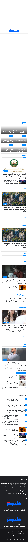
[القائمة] (26, 31)
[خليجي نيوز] (14, 30)
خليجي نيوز (8, 531)
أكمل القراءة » (21, 373)
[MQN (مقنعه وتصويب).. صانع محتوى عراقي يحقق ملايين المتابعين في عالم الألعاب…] (7, 148)
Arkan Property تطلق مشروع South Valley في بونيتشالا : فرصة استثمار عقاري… (14, 209)
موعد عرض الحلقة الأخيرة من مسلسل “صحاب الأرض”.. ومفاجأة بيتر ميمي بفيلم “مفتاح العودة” (10, 423)
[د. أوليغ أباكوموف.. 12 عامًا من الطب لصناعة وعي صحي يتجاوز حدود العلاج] (22, 383)
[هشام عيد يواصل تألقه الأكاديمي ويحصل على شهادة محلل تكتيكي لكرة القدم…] (14, 128)
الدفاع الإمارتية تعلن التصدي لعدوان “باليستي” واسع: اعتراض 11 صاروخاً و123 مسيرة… (14, 176)
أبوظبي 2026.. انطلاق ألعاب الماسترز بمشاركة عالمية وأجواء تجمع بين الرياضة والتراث (10, 182)
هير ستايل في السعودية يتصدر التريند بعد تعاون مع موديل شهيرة (11, 400)
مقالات (24, 123)
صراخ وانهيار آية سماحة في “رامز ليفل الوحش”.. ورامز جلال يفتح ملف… (10, 287)
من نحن (5, 533)
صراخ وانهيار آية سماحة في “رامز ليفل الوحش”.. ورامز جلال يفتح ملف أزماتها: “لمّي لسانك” (10, 429)
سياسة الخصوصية (11, 533)
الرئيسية (22, 533)
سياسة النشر (14, 535)
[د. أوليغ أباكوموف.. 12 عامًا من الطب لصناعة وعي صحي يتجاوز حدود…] (7, 138)
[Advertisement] (14, 14)
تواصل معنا (18, 533)
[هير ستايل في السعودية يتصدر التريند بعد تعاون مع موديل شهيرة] (22, 400)
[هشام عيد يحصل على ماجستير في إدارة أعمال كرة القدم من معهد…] (20, 138)
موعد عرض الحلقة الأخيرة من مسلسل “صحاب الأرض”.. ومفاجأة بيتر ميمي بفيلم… (14, 281)
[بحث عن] (1, 31)
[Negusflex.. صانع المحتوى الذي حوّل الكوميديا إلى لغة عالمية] (20, 148)
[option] (14, 137)
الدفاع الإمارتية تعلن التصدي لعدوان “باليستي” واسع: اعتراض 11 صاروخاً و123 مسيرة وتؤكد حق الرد (10, 417)
